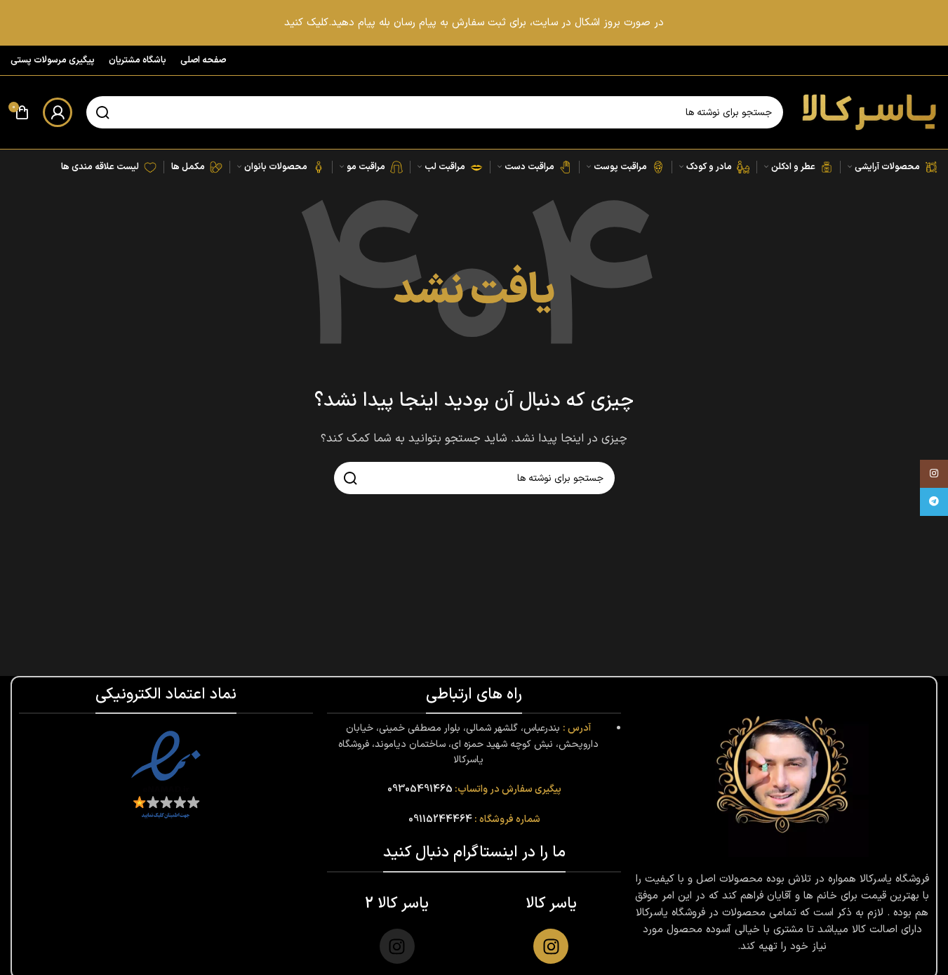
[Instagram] (550, 946)
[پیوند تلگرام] (934, 502)
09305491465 (420, 789)
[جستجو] (102, 112)
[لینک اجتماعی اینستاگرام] (934, 474)
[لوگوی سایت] (867, 112)
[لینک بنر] (474, 23)
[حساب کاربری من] (57, 112)
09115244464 (440, 819)
